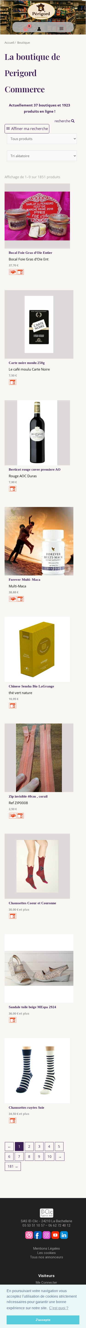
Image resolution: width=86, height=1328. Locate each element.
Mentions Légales (46, 1248)
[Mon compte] (39, 29)
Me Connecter (46, 1282)
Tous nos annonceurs (46, 1257)
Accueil (9, 42)
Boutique (23, 42)
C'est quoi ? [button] (58, 1308)
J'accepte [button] (43, 1320)
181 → (13, 1166)
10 (49, 1156)
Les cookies (46, 1253)
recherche (63, 121)
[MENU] (61, 28)
